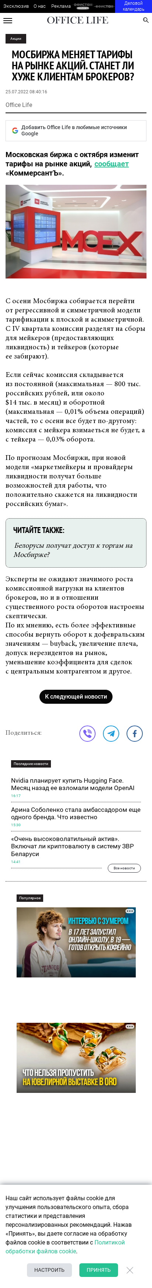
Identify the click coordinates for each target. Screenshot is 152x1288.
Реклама (61, 6)
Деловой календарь (133, 6)
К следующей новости (76, 696)
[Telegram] (111, 733)
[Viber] (87, 733)
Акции (15, 39)
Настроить (49, 1270)
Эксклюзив (16, 6)
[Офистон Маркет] (83, 6)
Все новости (124, 868)
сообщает (111, 163)
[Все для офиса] (104, 6)
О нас (40, 6)
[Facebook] (134, 733)
